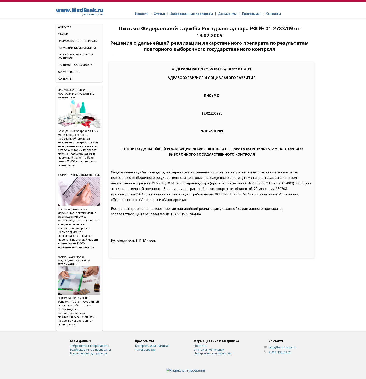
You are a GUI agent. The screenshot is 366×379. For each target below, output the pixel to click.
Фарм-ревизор (68, 72)
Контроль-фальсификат (152, 346)
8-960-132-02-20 (280, 352)
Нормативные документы (77, 48)
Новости (141, 14)
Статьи (159, 14)
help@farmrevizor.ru (282, 347)
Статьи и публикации (209, 349)
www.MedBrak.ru (79, 11)
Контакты (273, 14)
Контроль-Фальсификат (76, 65)
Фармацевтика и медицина (216, 341)
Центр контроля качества (213, 353)
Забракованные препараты (191, 14)
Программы (251, 14)
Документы (227, 14)
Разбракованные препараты (90, 349)
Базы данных (80, 341)
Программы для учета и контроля (75, 56)
